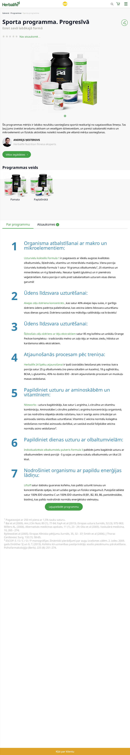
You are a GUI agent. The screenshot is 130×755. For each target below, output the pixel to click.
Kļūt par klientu (65, 751)
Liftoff (27, 485)
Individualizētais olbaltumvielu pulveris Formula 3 (53, 449)
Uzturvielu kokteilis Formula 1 (42, 258)
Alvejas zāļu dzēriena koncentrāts (44, 303)
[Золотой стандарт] (65, 3)
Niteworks (30, 404)
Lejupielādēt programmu (64, 507)
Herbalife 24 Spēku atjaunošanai (43, 364)
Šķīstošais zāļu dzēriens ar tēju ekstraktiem (50, 334)
